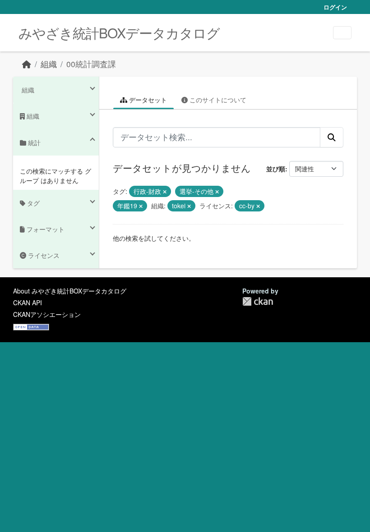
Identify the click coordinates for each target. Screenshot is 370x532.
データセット (147, 99)
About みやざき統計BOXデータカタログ (69, 290)
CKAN (257, 301)
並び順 (275, 168)
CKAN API (27, 302)
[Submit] (331, 137)
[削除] (164, 191)
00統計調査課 (91, 63)
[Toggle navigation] (342, 32)
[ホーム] (26, 63)
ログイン (335, 7)
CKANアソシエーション (47, 314)
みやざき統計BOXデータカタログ (119, 32)
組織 (49, 63)
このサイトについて (217, 99)
